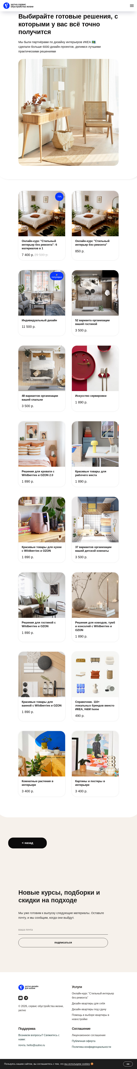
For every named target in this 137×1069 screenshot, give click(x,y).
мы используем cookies (77, 1063)
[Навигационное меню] (132, 6)
